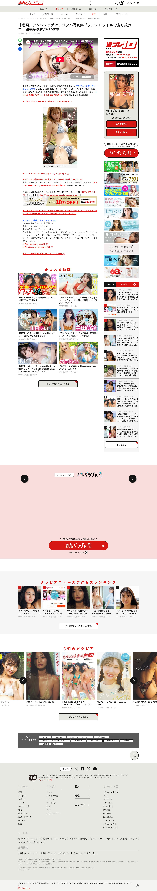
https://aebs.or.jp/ (45, 780)
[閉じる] (137, 885)
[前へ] (23, 680)
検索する (116, 3)
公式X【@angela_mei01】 (34, 244)
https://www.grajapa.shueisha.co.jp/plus (57, 195)
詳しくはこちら (24, 888)
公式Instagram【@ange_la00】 (37, 247)
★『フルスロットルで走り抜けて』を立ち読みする (45, 173)
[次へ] (134, 680)
